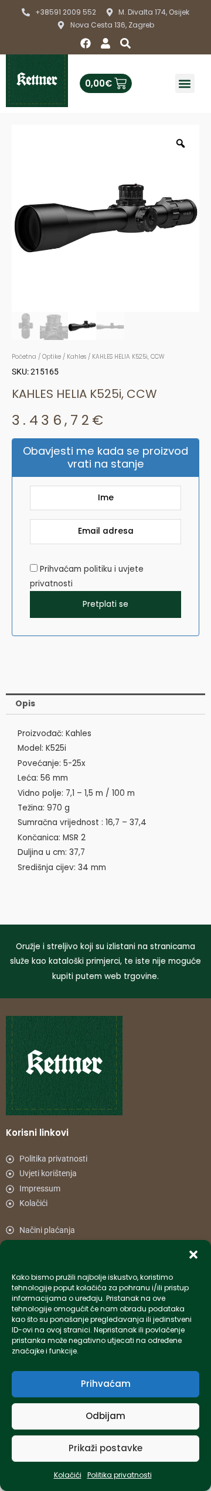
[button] (193, 1254)
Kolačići (67, 1475)
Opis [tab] (25, 703)
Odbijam (105, 1416)
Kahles (76, 356)
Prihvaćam (106, 1383)
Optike (51, 356)
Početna (24, 356)
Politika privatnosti (119, 1475)
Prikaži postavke (105, 1448)
